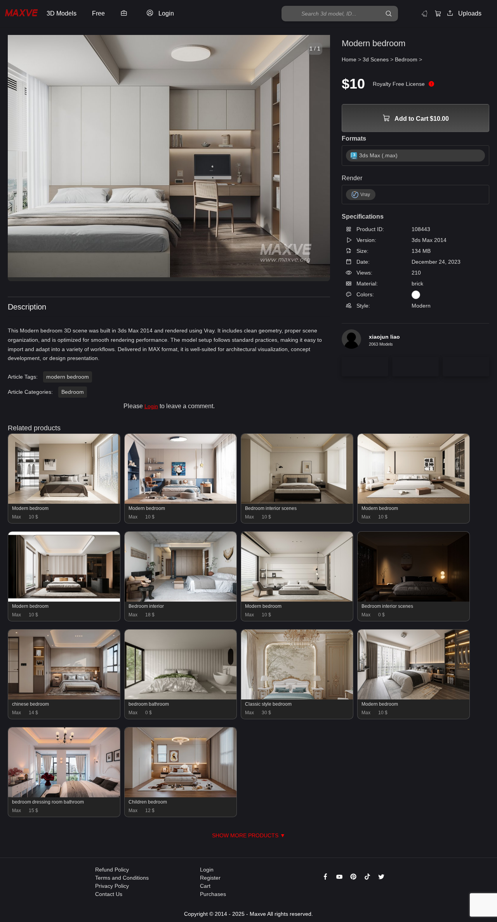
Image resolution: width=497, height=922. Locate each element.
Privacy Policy (112, 886)
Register (210, 878)
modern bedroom (67, 377)
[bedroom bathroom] (180, 697)
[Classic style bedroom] (297, 697)
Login (151, 406)
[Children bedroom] (180, 795)
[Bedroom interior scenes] (297, 502)
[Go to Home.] (21, 13)
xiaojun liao (384, 337)
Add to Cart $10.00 (421, 118)
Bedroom (72, 392)
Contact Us (108, 894)
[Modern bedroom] (64, 502)
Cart (205, 886)
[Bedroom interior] (180, 600)
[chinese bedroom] (64, 697)
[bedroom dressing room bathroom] (64, 795)
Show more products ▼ (248, 835)
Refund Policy (112, 869)
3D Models (61, 13)
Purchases (213, 894)
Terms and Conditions (122, 878)
